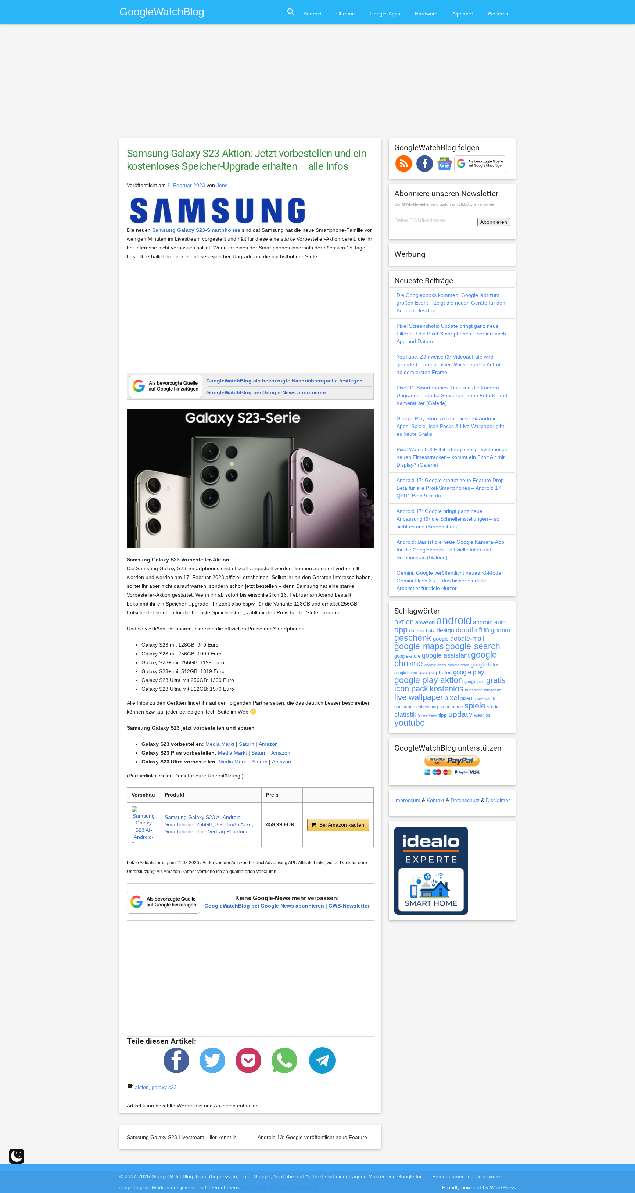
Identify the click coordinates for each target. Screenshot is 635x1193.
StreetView (427, 715)
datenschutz (422, 630)
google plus (474, 681)
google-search (472, 646)
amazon (425, 622)
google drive (458, 665)
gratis (496, 680)
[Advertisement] (317, 84)
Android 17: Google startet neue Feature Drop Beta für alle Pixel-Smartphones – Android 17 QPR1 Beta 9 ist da (450, 488)
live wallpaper (418, 697)
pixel (451, 697)
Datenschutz (465, 800)
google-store (407, 656)
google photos (435, 672)
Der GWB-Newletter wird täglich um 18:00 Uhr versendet (444, 204)
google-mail (467, 638)
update (460, 714)
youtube (409, 722)
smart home (451, 706)
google (441, 639)
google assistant (446, 655)
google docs (435, 665)
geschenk (412, 638)
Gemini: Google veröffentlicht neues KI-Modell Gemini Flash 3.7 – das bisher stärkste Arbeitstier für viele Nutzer (450, 580)
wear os (482, 715)
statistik (405, 714)
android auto (489, 622)
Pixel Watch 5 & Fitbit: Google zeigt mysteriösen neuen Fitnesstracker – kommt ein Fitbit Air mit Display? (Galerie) (452, 457)
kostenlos (446, 688)
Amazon (268, 744)
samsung (403, 706)
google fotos (485, 664)
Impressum (407, 800)
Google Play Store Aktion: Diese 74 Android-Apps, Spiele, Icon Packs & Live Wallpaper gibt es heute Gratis (450, 426)
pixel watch (485, 698)
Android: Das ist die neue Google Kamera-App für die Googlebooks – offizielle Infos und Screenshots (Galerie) (450, 549)
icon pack (411, 688)
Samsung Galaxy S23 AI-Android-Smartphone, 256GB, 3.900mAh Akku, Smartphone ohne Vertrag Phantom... (209, 824)
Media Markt (219, 744)
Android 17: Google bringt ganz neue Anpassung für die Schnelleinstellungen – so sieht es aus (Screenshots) (448, 518)
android (453, 620)
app (401, 629)
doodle (466, 630)
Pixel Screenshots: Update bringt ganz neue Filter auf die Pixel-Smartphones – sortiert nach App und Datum (451, 333)
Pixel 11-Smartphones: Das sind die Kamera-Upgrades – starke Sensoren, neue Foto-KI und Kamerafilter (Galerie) (452, 395)
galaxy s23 (164, 1087)
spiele (474, 705)
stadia (493, 706)
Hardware (426, 14)
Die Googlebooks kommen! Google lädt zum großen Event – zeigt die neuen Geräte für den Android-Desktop (451, 302)
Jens (221, 185)
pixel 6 (467, 698)
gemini (500, 630)
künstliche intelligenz (483, 690)
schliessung (426, 706)
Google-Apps (385, 14)
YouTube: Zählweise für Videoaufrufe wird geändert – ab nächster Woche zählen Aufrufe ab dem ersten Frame (450, 364)
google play (468, 672)
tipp (442, 715)
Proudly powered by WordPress (479, 1187)
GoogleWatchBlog (161, 12)
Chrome (345, 14)
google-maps (419, 646)
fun (484, 630)
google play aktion (428, 680)
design (445, 630)
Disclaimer (498, 800)
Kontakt (435, 800)
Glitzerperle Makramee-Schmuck (279, 1187)
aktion (142, 1087)
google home (405, 673)
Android (313, 14)
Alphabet (462, 14)
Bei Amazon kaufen (341, 825)
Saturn (246, 744)
